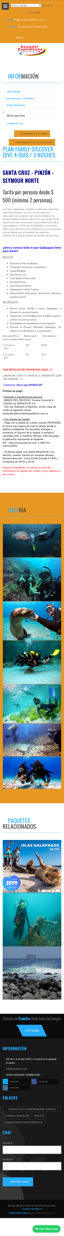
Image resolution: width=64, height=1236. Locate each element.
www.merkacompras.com (42, 1213)
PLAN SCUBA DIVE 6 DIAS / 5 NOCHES (32, 926)
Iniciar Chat (19, 1181)
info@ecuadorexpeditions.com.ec (30, 19)
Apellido (8, 1159)
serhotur (39, 1116)
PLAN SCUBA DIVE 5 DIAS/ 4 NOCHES (32, 979)
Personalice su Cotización (33, 142)
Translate (35, 12)
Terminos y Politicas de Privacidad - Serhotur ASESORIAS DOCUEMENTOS (32, 1110)
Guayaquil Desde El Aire (17, 1116)
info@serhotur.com (16, 1068)
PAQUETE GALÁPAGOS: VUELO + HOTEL (32, 872)
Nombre (8, 1142)
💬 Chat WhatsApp (46, 1228)
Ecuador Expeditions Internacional (24, 1122)
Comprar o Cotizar (33, 133)
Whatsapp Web (16, 115)
